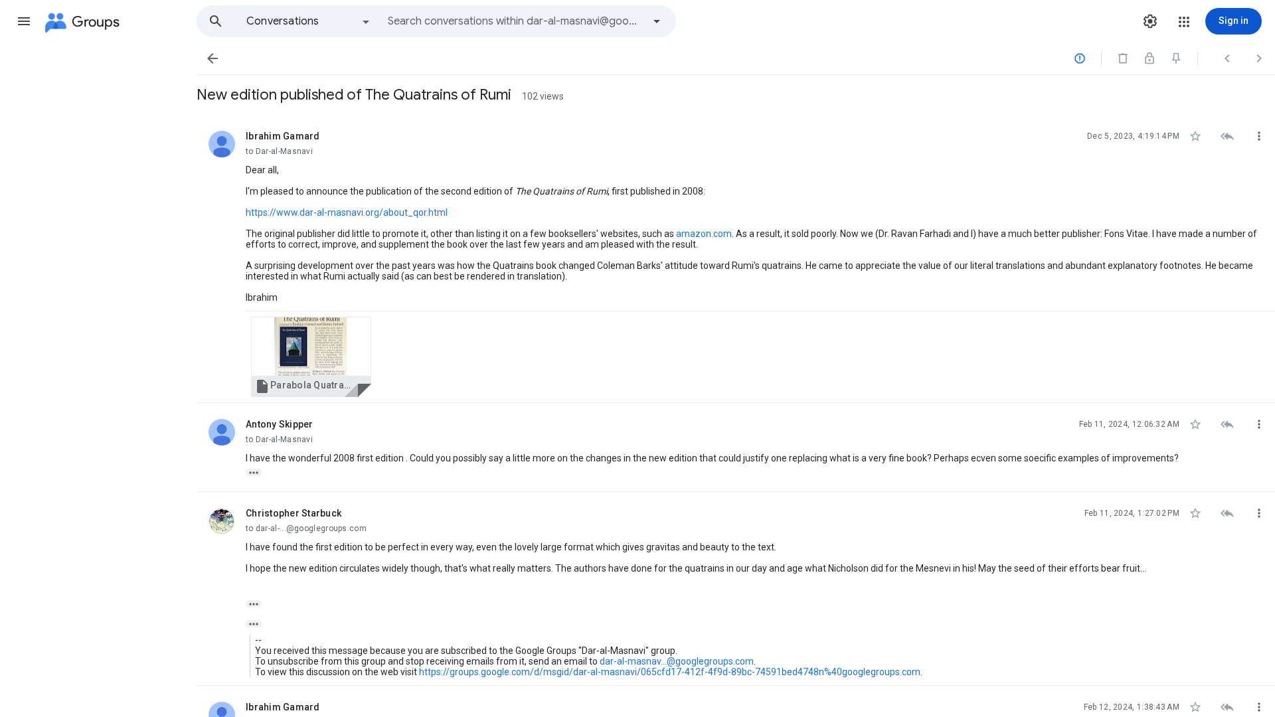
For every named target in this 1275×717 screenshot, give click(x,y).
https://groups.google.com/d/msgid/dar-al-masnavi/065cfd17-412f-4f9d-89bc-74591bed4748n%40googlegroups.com (669, 672)
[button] (24, 21)
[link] (311, 357)
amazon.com (704, 233)
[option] (309, 21)
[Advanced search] (656, 21)
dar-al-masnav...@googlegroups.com (677, 661)
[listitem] (736, 259)
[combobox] (515, 21)
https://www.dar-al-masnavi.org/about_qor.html (347, 212)
